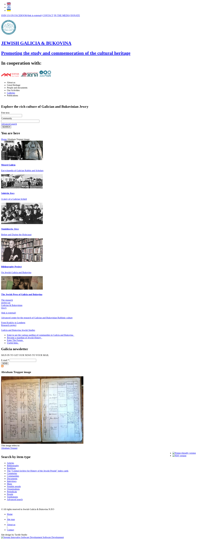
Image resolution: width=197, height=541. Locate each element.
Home (4, 139)
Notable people (14, 486)
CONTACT (48, 15)
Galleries (11, 93)
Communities (13, 476)
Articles (10, 463)
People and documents (17, 87)
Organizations (13, 489)
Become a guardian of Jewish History (24, 337)
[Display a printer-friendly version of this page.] (184, 453)
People (10, 494)
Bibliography (13, 465)
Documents (12, 478)
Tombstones (12, 497)
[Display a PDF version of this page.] (179, 455)
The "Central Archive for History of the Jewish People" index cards (37, 471)
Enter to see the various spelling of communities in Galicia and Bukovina (40, 335)
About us (11, 82)
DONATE (75, 15)
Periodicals (12, 491)
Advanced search (9, 124)
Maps (9, 484)
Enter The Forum (15, 340)
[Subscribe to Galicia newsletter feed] (2, 366)
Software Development (53, 537)
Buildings (11, 468)
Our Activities (13, 90)
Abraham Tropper (9, 448)
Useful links (12, 343)
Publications (12, 95)
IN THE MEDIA (62, 15)
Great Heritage (13, 85)
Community (6, 118)
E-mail (5, 360)
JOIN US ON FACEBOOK (21, 15)
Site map (11, 519)
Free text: (5, 112)
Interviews (11, 481)
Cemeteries (12, 473)
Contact (10, 530)
